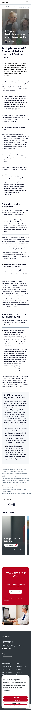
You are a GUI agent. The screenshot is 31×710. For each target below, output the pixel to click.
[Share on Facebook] (15, 504)
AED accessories (6, 669)
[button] (17, 559)
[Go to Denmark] (6, 636)
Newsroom (19, 672)
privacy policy (10, 682)
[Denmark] (5, 2)
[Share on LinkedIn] (8, 504)
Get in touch (14, 591)
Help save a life (6, 663)
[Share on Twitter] (4, 504)
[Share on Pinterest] (12, 504)
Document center (21, 666)
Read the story (18, 550)
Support (18, 669)
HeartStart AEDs (6, 666)
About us (18, 663)
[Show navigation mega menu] (27, 2)
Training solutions (7, 672)
